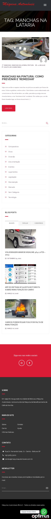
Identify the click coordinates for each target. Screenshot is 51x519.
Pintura (30, 65)
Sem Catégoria (13, 192)
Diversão (11, 157)
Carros (4, 428)
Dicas (10, 152)
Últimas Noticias (8, 432)
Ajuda (19, 428)
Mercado (11, 187)
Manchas (7, 65)
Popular (25, 223)
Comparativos (13, 147)
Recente (11, 223)
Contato (20, 424)
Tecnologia (12, 197)
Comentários (39, 223)
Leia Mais (8, 108)
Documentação (14, 162)
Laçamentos (12, 172)
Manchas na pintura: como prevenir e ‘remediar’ (23, 78)
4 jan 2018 (41, 65)
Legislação (12, 177)
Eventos (11, 167)
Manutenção (13, 182)
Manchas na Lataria (19, 65)
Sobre (4, 424)
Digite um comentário (12, 67)
